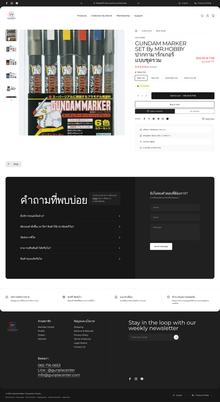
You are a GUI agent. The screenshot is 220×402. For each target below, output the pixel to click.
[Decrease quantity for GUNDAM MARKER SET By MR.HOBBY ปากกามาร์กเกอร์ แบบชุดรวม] (137, 95)
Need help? (209, 119)
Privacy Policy (81, 335)
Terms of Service (82, 339)
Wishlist (42, 339)
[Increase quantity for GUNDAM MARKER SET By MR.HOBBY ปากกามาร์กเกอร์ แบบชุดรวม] (146, 95)
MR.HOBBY (140, 38)
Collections (147, 31)
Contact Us (79, 347)
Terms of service (31, 397)
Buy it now (175, 104)
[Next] (138, 3)
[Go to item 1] (11, 48)
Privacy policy (20, 397)
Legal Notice (80, 343)
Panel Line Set (190, 78)
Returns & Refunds (83, 331)
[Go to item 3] (11, 75)
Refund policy (10, 397)
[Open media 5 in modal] (72, 83)
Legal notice (66, 397)
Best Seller (161, 31)
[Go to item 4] (11, 88)
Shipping (78, 327)
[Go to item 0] (11, 35)
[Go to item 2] (11, 62)
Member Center (46, 327)
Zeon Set (155, 78)
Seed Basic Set (171, 78)
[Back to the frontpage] (136, 31)
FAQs (95, 198)
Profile (41, 331)
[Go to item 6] (11, 102)
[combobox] (185, 3)
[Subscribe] (176, 337)
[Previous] (81, 3)
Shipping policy (42, 397)
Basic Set (141, 78)
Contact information (54, 397)
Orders (41, 335)
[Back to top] (8, 164)
